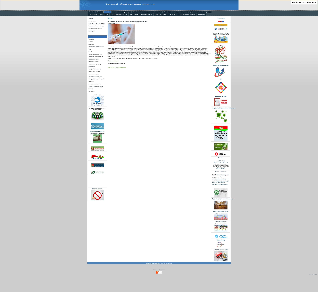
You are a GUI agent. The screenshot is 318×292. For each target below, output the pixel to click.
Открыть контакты (220, 168)
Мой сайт (169, 263)
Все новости (215, 184)
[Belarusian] (219, 21)
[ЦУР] (221, 94)
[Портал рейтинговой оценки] (221, 219)
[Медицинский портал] (221, 231)
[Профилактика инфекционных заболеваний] (221, 122)
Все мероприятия (223, 184)
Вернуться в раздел (117, 67)
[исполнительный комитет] (97, 142)
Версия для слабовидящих (153, 263)
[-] (97, 150)
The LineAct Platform (313, 274)
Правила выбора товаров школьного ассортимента (220, 181)
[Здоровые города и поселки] (221, 77)
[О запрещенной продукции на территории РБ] (97, 120)
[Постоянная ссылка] (113, 61)
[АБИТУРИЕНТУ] (97, 105)
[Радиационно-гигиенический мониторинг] (221, 209)
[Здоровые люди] (221, 247)
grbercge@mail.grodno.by (222, 162)
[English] (221, 21)
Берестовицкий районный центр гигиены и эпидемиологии (129, 4)
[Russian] (223, 21)
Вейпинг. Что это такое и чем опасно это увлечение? (220, 175)
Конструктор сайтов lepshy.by (159, 269)
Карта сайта (163, 263)
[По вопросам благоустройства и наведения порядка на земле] (221, 42)
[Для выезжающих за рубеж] (221, 261)
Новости (91, 18)
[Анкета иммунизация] (221, 105)
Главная (91, 34)
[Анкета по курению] (97, 200)
